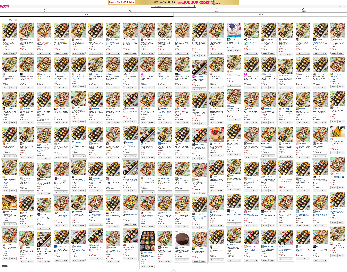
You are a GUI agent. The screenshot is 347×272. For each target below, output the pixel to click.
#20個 (99, 215)
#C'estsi (318, 147)
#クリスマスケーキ (7, 42)
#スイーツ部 (117, 217)
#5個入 (134, 181)
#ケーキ (114, 181)
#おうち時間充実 (317, 214)
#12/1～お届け (57, 249)
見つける (130, 10)
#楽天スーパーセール (318, 249)
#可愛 (128, 249)
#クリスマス (11, 181)
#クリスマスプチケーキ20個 (303, 146)
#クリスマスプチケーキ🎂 (181, 111)
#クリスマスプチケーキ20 (337, 77)
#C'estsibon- (60, 217)
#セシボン (44, 78)
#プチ (125, 249)
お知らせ (217, 10)
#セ (26, 148)
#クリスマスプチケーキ (43, 217)
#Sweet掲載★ (126, 247)
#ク (212, 251)
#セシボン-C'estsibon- (77, 76)
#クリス (341, 247)
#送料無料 (108, 111)
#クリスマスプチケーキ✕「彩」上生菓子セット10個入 (78, 250)
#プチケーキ (255, 215)
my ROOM (303, 10)
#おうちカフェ (236, 214)
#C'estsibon (97, 214)
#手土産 (110, 251)
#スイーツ (132, 249)
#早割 (237, 42)
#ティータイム (200, 216)
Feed (43, 10)
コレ (6, 53)
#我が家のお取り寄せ (335, 211)
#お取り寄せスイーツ (285, 79)
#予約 (237, 43)
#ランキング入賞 (300, 214)
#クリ (64, 217)
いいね (13, 53)
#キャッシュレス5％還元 (43, 217)
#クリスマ (160, 79)
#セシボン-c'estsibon (266, 146)
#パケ (6, 79)
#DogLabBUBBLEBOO (336, 141)
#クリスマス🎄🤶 (285, 147)
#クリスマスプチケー (148, 217)
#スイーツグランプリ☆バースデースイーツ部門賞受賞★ (113, 43)
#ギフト (166, 111)
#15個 (283, 181)
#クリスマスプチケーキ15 (78, 77)
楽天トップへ (342, 6)
